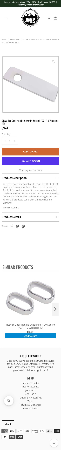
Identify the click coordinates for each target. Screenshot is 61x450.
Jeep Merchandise (30, 383)
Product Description (14, 178)
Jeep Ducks (30, 393)
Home (4, 39)
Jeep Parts (30, 390)
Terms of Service (30, 408)
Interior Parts (15, 39)
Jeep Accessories (30, 386)
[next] (55, 309)
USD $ (8, 423)
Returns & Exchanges (30, 404)
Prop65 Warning (11, 207)
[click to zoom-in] (53, 61)
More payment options (30, 170)
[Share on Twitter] (17, 226)
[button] (9, 400)
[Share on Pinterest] (23, 226)
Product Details (11, 217)
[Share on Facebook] (12, 226)
